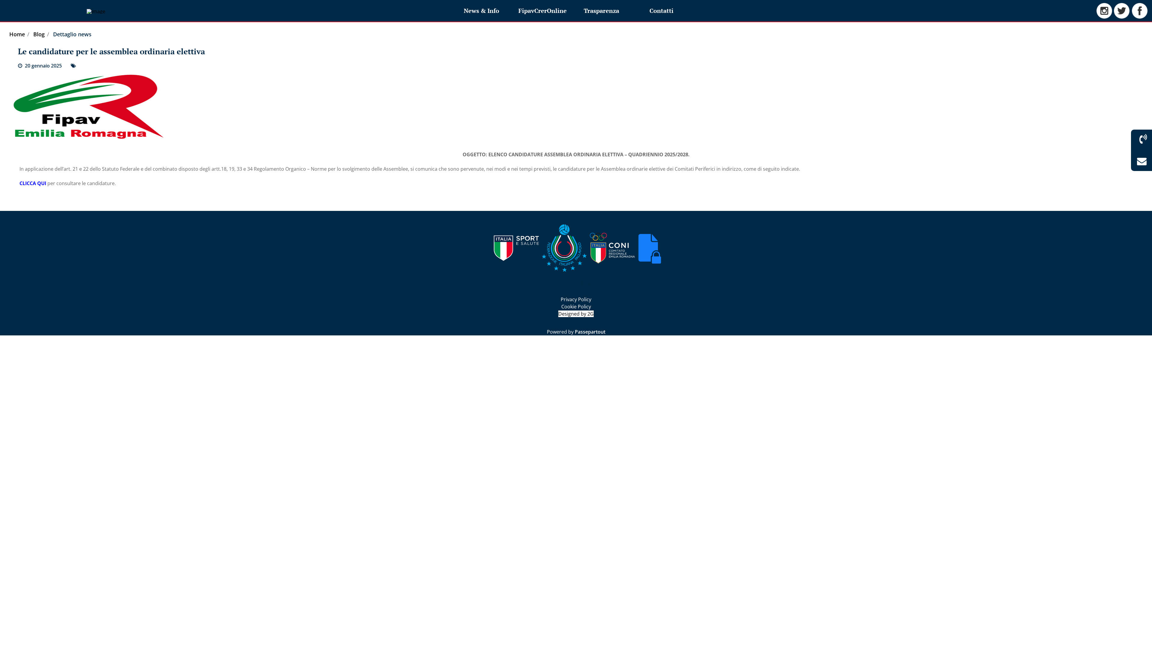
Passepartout (590, 331)
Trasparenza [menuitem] (601, 11)
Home (17, 34)
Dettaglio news (72, 34)
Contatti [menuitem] (662, 11)
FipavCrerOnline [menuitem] (542, 11)
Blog (39, 34)
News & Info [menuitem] (481, 11)
